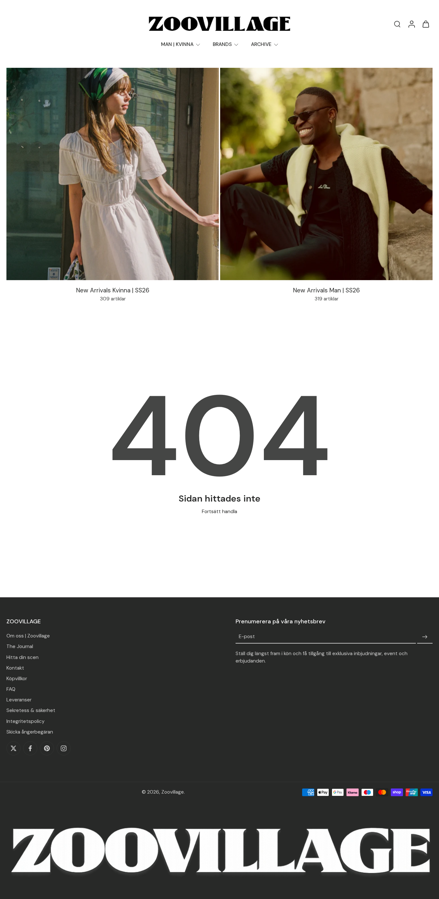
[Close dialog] (347, 343)
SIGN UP (138, 539)
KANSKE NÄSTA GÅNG (133, 560)
